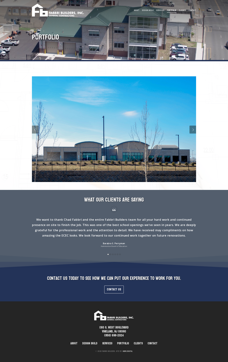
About (74, 343)
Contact (153, 343)
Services (107, 343)
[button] (114, 289)
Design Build (89, 343)
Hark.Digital (128, 351)
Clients (138, 343)
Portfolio (123, 343)
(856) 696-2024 (114, 335)
